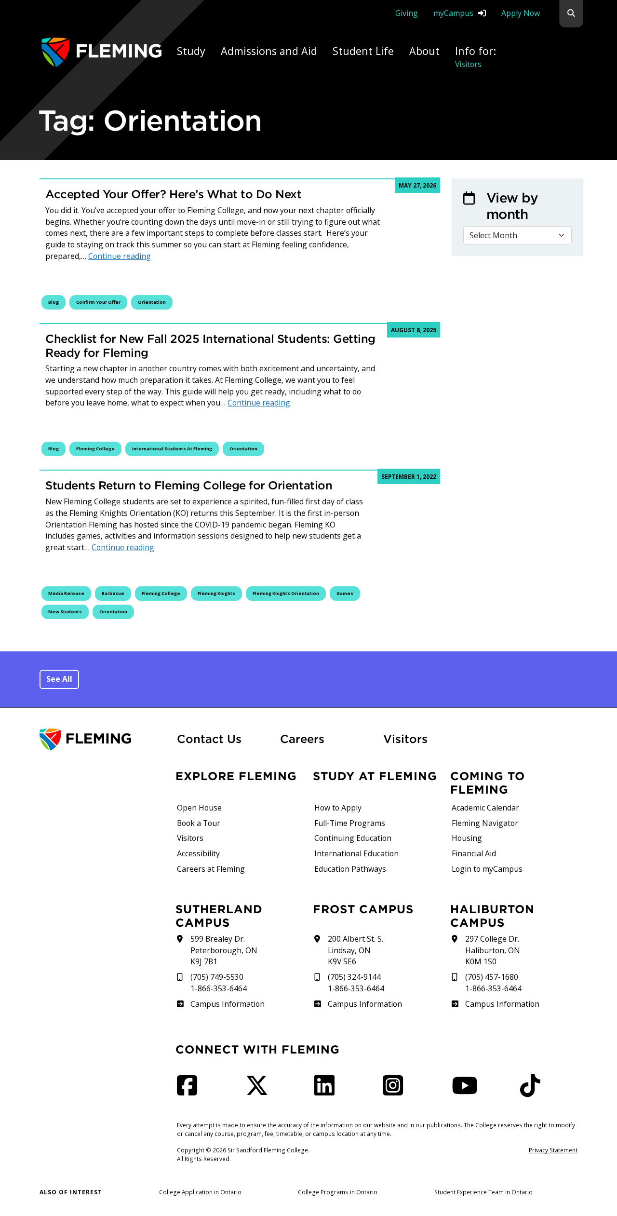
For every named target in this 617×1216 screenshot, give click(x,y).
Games (344, 593)
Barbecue (113, 593)
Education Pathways (350, 869)
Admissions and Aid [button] (269, 51)
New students (65, 611)
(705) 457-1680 (491, 977)
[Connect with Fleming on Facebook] (190, 1091)
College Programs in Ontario (337, 1192)
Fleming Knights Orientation (286, 593)
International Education (356, 853)
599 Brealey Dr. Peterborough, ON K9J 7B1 (223, 950)
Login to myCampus (487, 869)
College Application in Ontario (200, 1192)
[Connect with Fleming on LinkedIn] (327, 1091)
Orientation (152, 302)
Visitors (405, 738)
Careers (326, 738)
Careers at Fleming (211, 869)
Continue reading (119, 256)
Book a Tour (198, 823)
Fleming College (95, 449)
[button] (571, 13)
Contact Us (209, 738)
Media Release (66, 593)
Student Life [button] (363, 51)
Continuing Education (352, 838)
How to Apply (338, 807)
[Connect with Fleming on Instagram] (396, 1091)
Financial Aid (474, 853)
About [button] (424, 51)
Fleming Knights (216, 593)
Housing (467, 838)
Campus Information (227, 1004)
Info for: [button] (475, 56)
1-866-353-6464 (218, 988)
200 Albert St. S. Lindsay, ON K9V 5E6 (355, 950)
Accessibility (198, 853)
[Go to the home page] (101, 52)
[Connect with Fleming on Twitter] (259, 1091)
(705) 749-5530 (216, 977)
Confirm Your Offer (98, 302)
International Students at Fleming (172, 449)
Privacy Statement (553, 1150)
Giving (406, 13)
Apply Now (520, 13)
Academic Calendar (485, 807)
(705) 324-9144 (354, 977)
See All (59, 679)
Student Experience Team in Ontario (483, 1192)
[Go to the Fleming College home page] (102, 740)
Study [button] (191, 51)
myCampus (453, 13)
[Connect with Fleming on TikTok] (533, 1091)
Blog (53, 302)
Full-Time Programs (349, 823)
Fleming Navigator (485, 823)
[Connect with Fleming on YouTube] (467, 1091)
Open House (199, 807)
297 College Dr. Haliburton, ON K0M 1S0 (492, 950)
